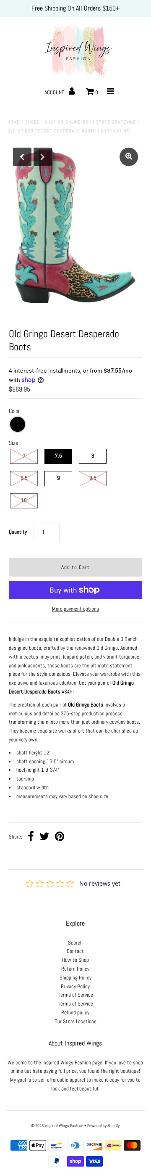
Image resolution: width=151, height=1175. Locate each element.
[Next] (43, 157)
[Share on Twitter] (44, 837)
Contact (75, 951)
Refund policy (75, 1012)
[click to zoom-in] (129, 157)
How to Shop (75, 959)
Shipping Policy (75, 977)
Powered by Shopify (103, 1125)
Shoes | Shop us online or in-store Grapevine (80, 122)
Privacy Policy (75, 986)
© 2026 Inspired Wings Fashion (57, 1125)
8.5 (24, 478)
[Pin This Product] (59, 837)
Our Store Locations (75, 1021)
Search (75, 942)
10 (24, 500)
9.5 (92, 478)
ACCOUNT (54, 92)
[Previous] (22, 157)
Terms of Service (75, 994)
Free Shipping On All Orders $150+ (75, 8)
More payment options (75, 608)
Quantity (18, 531)
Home (14, 122)
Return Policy (75, 968)
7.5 (58, 455)
